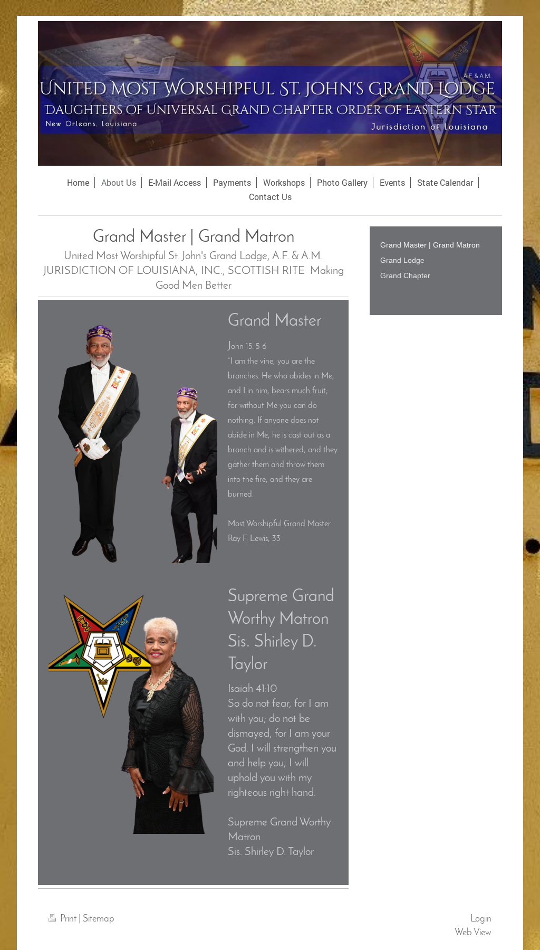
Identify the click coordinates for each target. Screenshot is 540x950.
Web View (473, 933)
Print (68, 919)
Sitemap (98, 919)
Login (480, 919)
